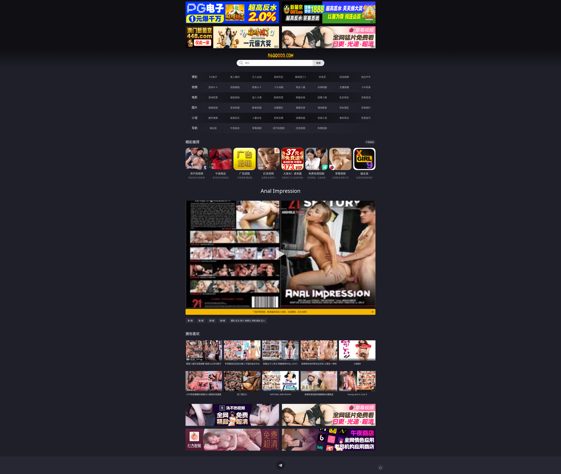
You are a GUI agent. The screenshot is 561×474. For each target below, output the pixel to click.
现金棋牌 (344, 77)
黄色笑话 (344, 117)
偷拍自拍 (235, 97)
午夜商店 (235, 128)
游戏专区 (278, 77)
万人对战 (257, 77)
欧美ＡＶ (257, 87)
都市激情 (213, 117)
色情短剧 (322, 128)
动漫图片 (278, 107)
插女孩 (213, 128)
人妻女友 (257, 117)
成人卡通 (257, 97)
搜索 (318, 63)
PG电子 (213, 77)
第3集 (211, 320)
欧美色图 (257, 107)
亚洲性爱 (213, 97)
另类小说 (322, 117)
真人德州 (235, 77)
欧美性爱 (278, 97)
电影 (195, 97)
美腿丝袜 (300, 107)
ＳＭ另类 (366, 87)
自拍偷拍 (235, 87)
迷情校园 (300, 117)
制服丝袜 (300, 97)
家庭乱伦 (235, 117)
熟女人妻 (300, 87)
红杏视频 (300, 128)
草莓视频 (257, 128)
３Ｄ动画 (278, 87)
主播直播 (344, 87)
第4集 (222, 320)
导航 (195, 128)
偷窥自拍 (213, 107)
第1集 (190, 320)
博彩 (195, 77)
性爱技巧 (366, 117)
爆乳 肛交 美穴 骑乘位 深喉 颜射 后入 (248, 320)
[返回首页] (380, 467)
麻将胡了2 (300, 77)
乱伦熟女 (344, 97)
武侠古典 (278, 117)
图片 (195, 108)
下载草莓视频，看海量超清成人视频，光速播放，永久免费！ (280, 311)
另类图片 (366, 107)
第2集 (201, 320)
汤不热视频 (278, 128)
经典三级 (322, 97)
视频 (195, 87)
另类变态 (366, 97)
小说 (195, 118)
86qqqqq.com (281, 55)
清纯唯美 (322, 107)
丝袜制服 (322, 87)
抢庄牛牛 (366, 77)
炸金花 (322, 77)
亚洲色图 (235, 107)
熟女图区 (344, 107)
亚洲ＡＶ (213, 87)
